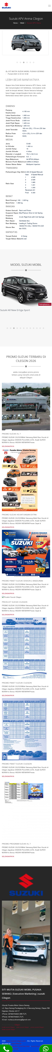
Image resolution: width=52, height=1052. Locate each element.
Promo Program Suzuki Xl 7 (16, 843)
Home (15, 23)
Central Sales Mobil (37, 1046)
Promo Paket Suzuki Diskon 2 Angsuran (22, 580)
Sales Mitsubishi (13, 1046)
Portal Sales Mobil (24, 1046)
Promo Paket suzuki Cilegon (17, 682)
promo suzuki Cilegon (37, 1027)
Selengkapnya (8, 446)
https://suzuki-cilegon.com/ (16, 1041)
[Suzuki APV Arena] (25, 42)
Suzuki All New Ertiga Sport (15, 310)
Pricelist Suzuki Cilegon (14, 602)
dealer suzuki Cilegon (8, 1029)
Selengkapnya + (45, 304)
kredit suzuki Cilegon (8, 1027)
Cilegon (17, 1024)
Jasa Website (16, 1043)
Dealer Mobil (14, 1049)
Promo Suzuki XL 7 (11, 433)
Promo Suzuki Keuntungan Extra (19, 514)
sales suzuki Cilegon (22, 1027)
